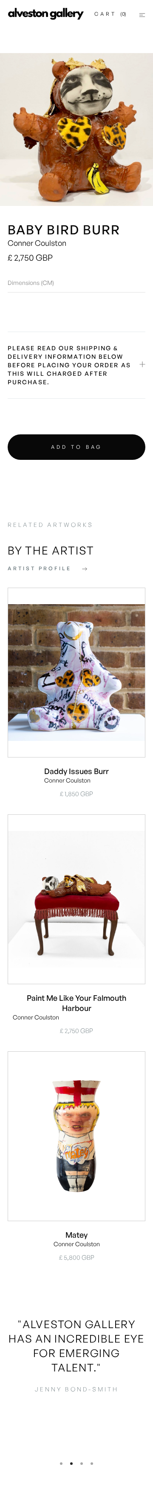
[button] (110, 14)
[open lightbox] (76, 129)
